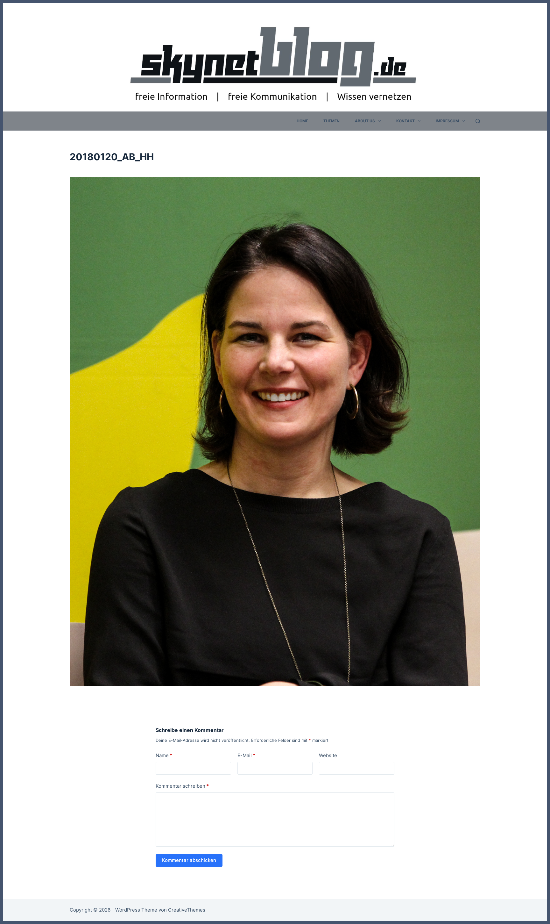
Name (164, 755)
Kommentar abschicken (189, 860)
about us (365, 120)
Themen (331, 120)
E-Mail (246, 755)
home (302, 120)
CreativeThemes (186, 910)
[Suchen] (478, 121)
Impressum (447, 120)
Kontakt (405, 120)
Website (328, 755)
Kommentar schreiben (182, 786)
